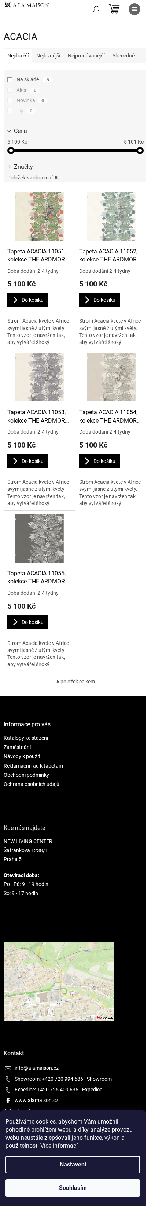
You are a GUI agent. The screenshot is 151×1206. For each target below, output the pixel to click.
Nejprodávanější (86, 56)
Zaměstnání (17, 747)
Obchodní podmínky (26, 775)
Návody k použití (22, 756)
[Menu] (134, 9)
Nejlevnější (48, 56)
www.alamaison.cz (36, 1100)
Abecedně (123, 56)
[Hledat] (96, 9)
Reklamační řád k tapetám (33, 766)
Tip (24, 111)
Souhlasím (73, 1187)
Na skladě (32, 79)
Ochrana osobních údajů (31, 784)
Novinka (30, 100)
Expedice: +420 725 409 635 (46, 1089)
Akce (26, 90)
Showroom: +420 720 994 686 (49, 1079)
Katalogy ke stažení (26, 738)
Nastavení (73, 1164)
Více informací (59, 1145)
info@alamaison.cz (37, 1068)
